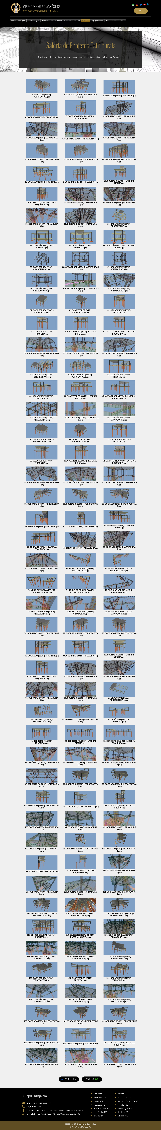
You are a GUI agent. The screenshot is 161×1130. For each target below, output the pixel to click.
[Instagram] (137, 4)
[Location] (23, 1110)
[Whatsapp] (133, 4)
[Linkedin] (148, 4)
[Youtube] (144, 4)
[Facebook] (140, 4)
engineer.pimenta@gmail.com (39, 1103)
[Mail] (23, 1103)
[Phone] (23, 1106)
